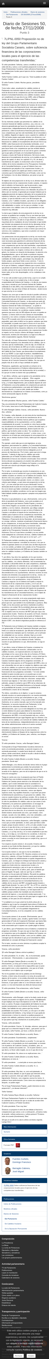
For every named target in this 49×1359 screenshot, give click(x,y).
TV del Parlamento (9, 1268)
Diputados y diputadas (10, 1250)
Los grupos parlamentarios (12, 1258)
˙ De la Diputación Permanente (15, 1229)
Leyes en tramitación (9, 1273)
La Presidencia (7, 1243)
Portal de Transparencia (11, 1315)
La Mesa (5, 1245)
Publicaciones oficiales (19, 12)
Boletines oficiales (10, 1209)
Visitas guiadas (7, 1293)
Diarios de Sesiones (11, 1214)
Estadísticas (6, 1303)
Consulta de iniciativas (10, 1275)
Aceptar (31, 1356)
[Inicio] (3, 3)
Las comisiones (7, 1255)
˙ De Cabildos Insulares (12, 1224)
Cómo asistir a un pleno (11, 1295)
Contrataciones (7, 1320)
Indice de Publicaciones (12, 1204)
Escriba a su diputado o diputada (14, 1318)
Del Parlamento (12, 14)
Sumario (7, 1132)
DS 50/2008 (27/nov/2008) (31, 14)
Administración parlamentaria (13, 1290)
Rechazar (18, 1356)
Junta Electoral (7, 1300)
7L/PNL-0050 (9, 1185)
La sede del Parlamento (11, 1288)
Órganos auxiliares (9, 1298)
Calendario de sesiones (11, 1278)
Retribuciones (7, 1325)
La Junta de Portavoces (11, 1248)
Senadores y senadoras (11, 1253)
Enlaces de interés (9, 1305)
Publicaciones (7, 1270)
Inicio (5, 12)
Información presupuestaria (12, 1323)
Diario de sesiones (37, 12)
